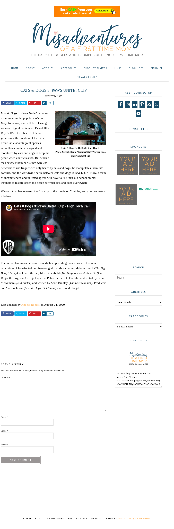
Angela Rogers (30, 304)
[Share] (44, 103)
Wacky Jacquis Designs (134, 518)
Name (4, 417)
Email (4, 430)
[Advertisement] (63, 338)
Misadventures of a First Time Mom (87, 40)
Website (4, 444)
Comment (6, 377)
